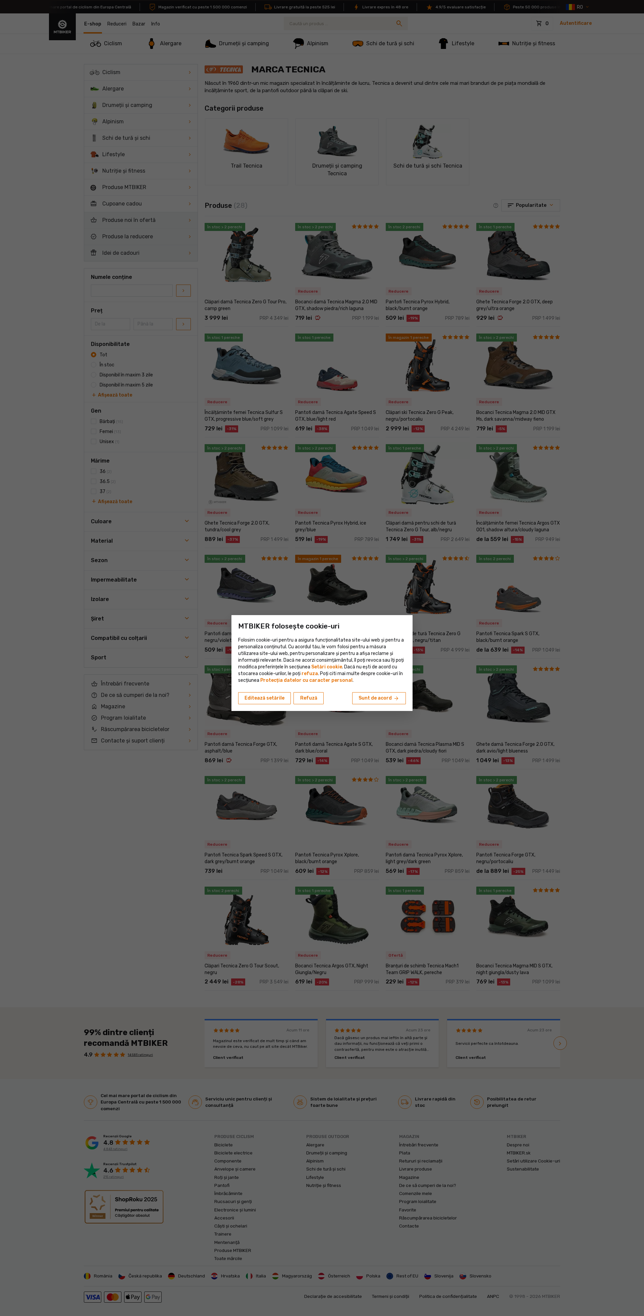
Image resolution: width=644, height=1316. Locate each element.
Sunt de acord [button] (379, 698)
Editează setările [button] (264, 698)
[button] (310, 673)
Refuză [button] (308, 698)
